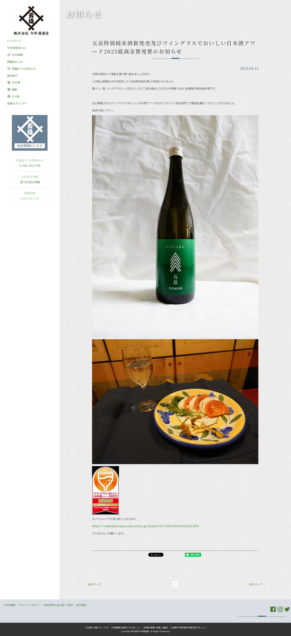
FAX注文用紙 (32, 182)
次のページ (255, 584)
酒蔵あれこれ (15, 61)
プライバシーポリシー (29, 605)
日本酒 (15, 82)
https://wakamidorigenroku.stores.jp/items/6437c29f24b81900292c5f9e (145, 526)
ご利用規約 (9, 605)
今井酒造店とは (16, 48)
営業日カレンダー (17, 103)
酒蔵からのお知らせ (23, 68)
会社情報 (17, 55)
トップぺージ (14, 41)
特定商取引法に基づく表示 (58, 605)
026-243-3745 (32, 166)
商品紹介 (12, 75)
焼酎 (14, 89)
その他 (15, 96)
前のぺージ (94, 584)
